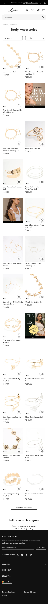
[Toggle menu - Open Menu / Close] (4, 10)
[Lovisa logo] (14, 9)
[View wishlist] (32, 10)
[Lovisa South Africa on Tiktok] (26, 555)
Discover (6, 576)
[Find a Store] (27, 10)
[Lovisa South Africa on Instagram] (18, 555)
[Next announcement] (41, 3)
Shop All (5, 25)
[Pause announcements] (44, 3)
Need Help (6, 570)
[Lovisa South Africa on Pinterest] (31, 555)
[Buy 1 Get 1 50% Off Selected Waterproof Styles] (13, 211)
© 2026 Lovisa (7, 595)
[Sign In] (38, 10)
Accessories (13, 25)
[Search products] (42, 17)
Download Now (32, 3)
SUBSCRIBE (41, 548)
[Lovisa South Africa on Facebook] (22, 555)
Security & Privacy (30, 592)
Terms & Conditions (8, 592)
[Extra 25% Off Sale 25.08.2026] (35, 96)
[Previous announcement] (4, 3)
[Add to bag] (19, 67)
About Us (6, 564)
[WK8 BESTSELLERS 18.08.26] (35, 326)
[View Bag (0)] (43, 10)
